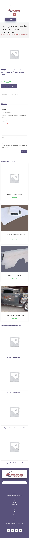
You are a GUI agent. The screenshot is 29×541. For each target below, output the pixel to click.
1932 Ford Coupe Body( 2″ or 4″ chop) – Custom (14, 315)
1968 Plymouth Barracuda (14, 94)
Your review (5, 124)
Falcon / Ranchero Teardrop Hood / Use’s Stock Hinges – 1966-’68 (14, 235)
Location (14, 521)
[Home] (1, 34)
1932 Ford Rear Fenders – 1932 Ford (14, 194)
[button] (14, 14)
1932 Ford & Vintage (5, 94)
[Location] (14, 519)
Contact (18, 482)
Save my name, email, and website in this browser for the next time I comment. (14, 146)
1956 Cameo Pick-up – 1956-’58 (14, 275)
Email (16, 137)
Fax (14, 511)
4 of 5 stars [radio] (6, 121)
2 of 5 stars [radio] (3, 121)
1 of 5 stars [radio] (2, 121)
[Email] (14, 491)
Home (10, 482)
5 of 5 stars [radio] (7, 121)
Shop (14, 482)
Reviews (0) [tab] (3, 103)
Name (3, 137)
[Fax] (14, 509)
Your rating (4, 120)
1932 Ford (11, 192)
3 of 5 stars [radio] (4, 121)
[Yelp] (16, 5)
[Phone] (14, 500)
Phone (14, 502)
